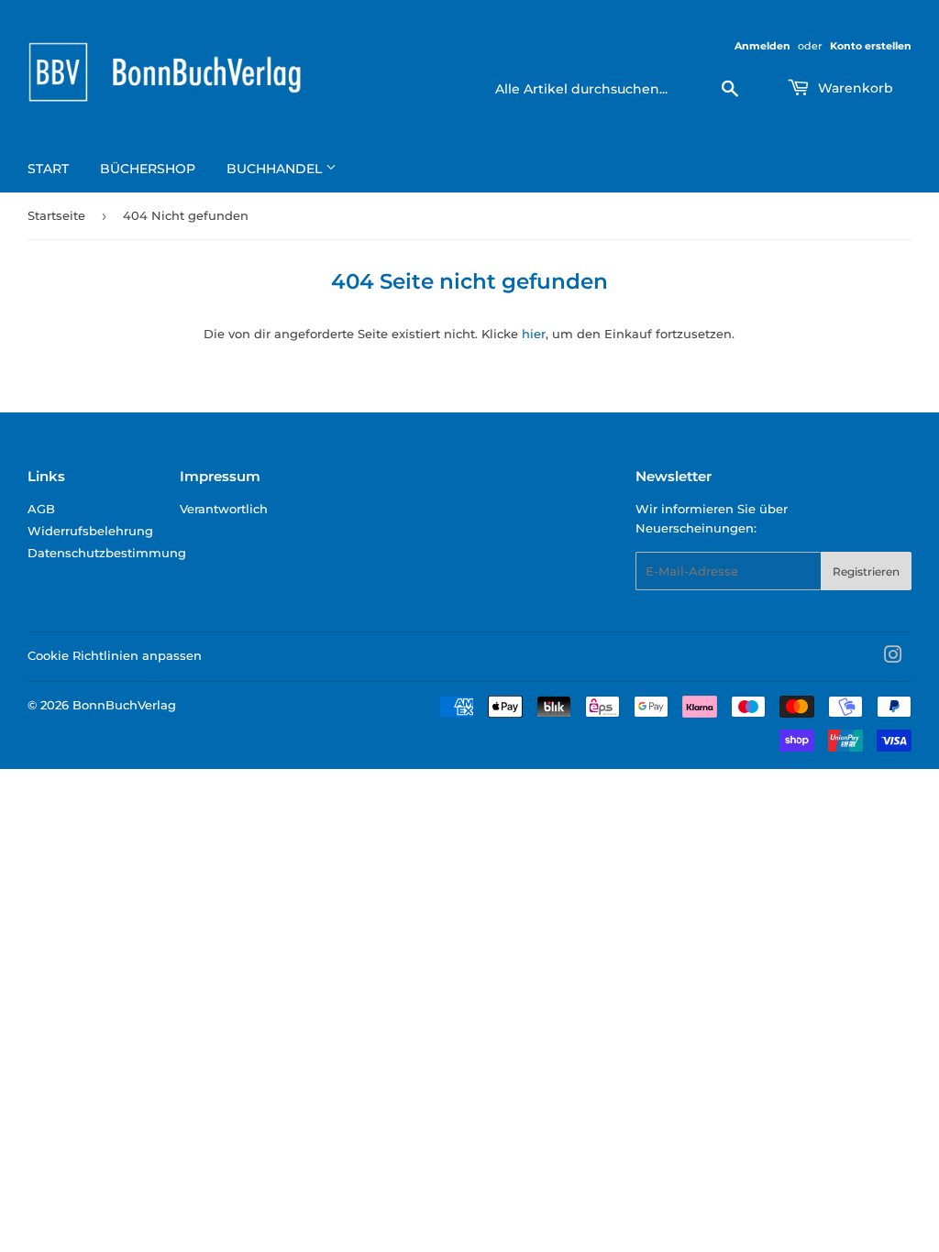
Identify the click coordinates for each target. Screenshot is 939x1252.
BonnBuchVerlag (124, 704)
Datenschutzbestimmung (107, 552)
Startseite (56, 215)
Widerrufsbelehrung (90, 530)
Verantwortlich (224, 508)
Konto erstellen (870, 45)
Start (48, 168)
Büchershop (147, 168)
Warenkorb (853, 88)
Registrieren (866, 571)
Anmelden (762, 45)
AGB (41, 508)
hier (534, 333)
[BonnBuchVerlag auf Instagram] (893, 657)
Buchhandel (276, 168)
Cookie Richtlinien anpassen (115, 655)
